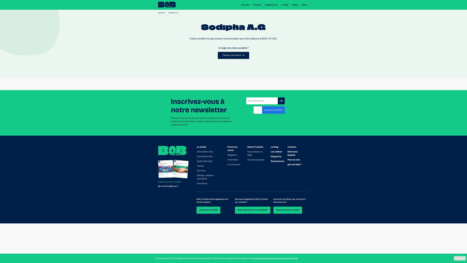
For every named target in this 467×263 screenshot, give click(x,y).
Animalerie (202, 183)
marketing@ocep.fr (169, 186)
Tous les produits (255, 159)
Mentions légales (292, 153)
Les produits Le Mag (255, 153)
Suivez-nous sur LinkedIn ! (170, 182)
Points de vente (232, 149)
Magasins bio (271, 5)
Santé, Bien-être (204, 161)
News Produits (255, 147)
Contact (291, 147)
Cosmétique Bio (205, 156)
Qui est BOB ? (294, 164)
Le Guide (201, 147)
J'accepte (459, 258)
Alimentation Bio (205, 151)
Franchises (232, 159)
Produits (257, 5)
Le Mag (284, 5)
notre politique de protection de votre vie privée (274, 258)
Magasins (232, 155)
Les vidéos (276, 151)
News (304, 5)
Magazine (276, 156)
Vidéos (295, 5)
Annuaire (245, 5)
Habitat (200, 166)
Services (161, 13)
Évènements (277, 161)
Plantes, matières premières (205, 177)
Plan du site (293, 159)
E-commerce (233, 164)
